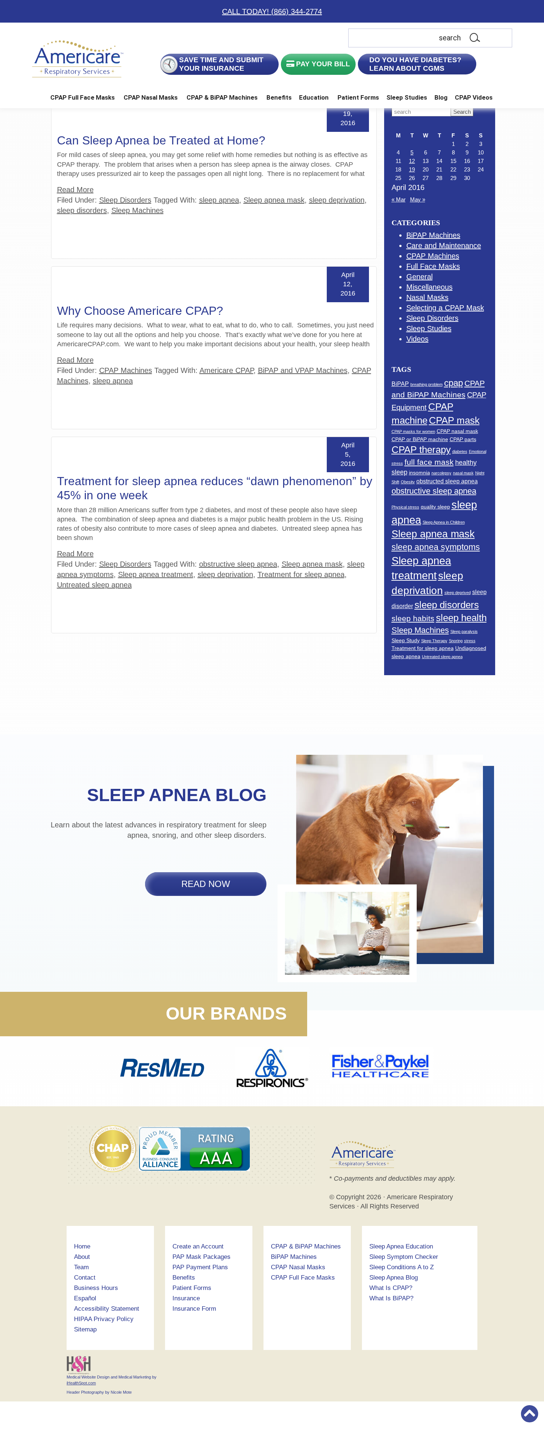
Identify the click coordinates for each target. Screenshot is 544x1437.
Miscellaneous (429, 287)
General (419, 277)
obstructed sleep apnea (447, 481)
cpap (453, 383)
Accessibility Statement (106, 1308)
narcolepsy (441, 473)
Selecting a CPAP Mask (445, 308)
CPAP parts (463, 439)
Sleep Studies (406, 97)
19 (412, 169)
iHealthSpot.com (81, 1383)
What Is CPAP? (390, 1287)
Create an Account (198, 1246)
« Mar (399, 199)
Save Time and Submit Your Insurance (221, 64)
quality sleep (435, 507)
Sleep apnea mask (274, 200)
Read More (75, 190)
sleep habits (413, 618)
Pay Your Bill (322, 64)
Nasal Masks (427, 297)
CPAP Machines (125, 370)
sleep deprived (457, 592)
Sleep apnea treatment (155, 574)
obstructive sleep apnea (238, 564)
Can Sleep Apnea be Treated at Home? (161, 140)
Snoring (456, 641)
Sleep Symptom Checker (403, 1256)
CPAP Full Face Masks (82, 97)
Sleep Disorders (125, 200)
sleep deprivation (337, 200)
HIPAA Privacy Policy (104, 1319)
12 (412, 161)
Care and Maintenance (443, 245)
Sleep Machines (137, 210)
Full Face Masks (433, 266)
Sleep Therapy (434, 641)
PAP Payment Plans (200, 1267)
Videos (417, 339)
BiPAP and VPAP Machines (302, 370)
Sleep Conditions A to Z (401, 1267)
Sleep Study (406, 640)
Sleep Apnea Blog (393, 1277)
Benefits (279, 97)
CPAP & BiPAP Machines (222, 97)
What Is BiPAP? (391, 1298)
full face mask (429, 462)
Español (85, 1298)
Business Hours (96, 1287)
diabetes (459, 451)
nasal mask (463, 473)
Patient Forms (358, 97)
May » (417, 199)
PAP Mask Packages (201, 1256)
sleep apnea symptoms (436, 547)
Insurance (186, 1298)
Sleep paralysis (464, 631)
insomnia (419, 473)
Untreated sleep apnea (94, 585)
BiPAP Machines (433, 235)
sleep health (461, 618)
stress (470, 641)
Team (81, 1267)
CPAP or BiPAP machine (420, 439)
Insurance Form (194, 1308)
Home (82, 1246)
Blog (440, 97)
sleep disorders (82, 210)
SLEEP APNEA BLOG (176, 795)
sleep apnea (219, 200)
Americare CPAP (226, 370)
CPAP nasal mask (457, 431)
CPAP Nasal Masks (151, 97)
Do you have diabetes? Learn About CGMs (416, 64)
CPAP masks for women (413, 431)
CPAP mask (454, 420)
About (82, 1256)
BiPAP (400, 383)
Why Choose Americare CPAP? (140, 310)
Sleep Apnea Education (401, 1246)
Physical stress (405, 507)
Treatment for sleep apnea (301, 574)
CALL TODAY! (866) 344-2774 (272, 11)
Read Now (205, 884)
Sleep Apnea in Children (444, 522)
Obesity (408, 482)
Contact (84, 1277)
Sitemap (85, 1329)
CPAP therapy (421, 449)
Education (314, 97)
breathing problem (426, 384)
